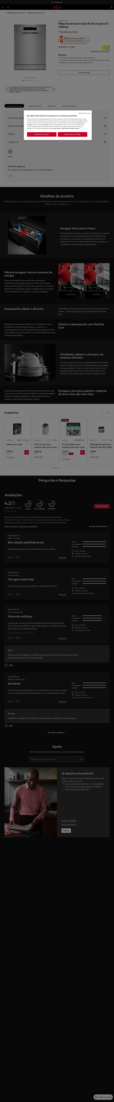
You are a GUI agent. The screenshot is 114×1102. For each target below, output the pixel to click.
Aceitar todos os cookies (72, 134)
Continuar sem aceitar (84, 113)
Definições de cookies (42, 134)
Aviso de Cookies (56, 128)
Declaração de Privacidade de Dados (70, 128)
